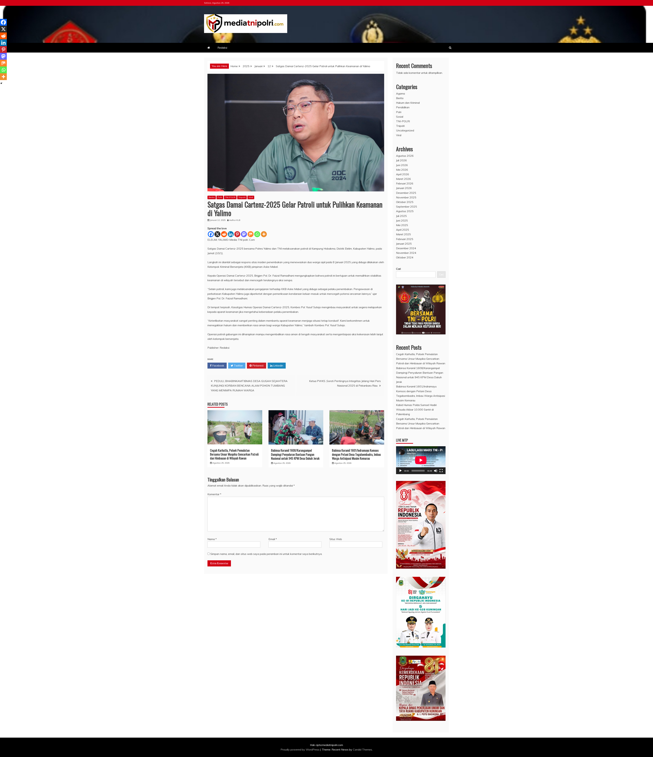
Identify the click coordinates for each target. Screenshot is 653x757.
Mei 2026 (402, 169)
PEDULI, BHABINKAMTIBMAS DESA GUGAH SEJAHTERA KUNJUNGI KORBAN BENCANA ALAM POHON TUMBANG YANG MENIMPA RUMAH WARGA (249, 385)
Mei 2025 (402, 225)
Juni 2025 (402, 220)
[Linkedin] (231, 234)
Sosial (399, 116)
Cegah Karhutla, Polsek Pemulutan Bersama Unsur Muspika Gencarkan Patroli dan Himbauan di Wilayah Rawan (234, 454)
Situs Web (335, 539)
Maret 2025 (403, 234)
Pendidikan (402, 107)
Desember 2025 (406, 192)
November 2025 (406, 197)
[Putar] (400, 470)
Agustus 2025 (405, 211)
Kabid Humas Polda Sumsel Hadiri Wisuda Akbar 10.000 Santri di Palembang (416, 409)
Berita (212, 197)
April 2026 (402, 174)
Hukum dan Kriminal (408, 102)
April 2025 (402, 229)
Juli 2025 (401, 216)
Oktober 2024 (404, 257)
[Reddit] (224, 234)
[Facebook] (211, 234)
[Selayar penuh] (441, 470)
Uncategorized (405, 130)
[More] (264, 234)
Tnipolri (242, 197)
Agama (400, 93)
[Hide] (1, 83)
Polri (220, 197)
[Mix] (251, 234)
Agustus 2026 (405, 155)
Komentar (214, 494)
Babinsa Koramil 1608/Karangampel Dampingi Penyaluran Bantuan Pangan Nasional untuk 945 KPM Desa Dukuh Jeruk (295, 454)
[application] (421, 460)
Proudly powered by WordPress (300, 749)
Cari (398, 268)
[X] (217, 234)
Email (273, 539)
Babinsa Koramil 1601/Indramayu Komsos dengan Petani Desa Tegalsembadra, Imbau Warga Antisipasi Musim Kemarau (356, 454)
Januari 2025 (404, 243)
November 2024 (406, 252)
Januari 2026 (404, 188)
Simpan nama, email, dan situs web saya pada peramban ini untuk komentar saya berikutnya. (266, 554)
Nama (212, 539)
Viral (251, 197)
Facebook (218, 365)
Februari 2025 (404, 239)
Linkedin (277, 365)
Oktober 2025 (404, 202)
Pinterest (258, 365)
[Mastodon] (244, 234)
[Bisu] (435, 470)
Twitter (238, 365)
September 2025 (406, 206)
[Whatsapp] (257, 234)
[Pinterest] (237, 234)
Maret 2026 (403, 179)
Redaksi (222, 47)
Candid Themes (362, 749)
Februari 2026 (404, 183)
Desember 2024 (406, 248)
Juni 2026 (402, 165)
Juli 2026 (401, 160)
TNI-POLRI (230, 197)
